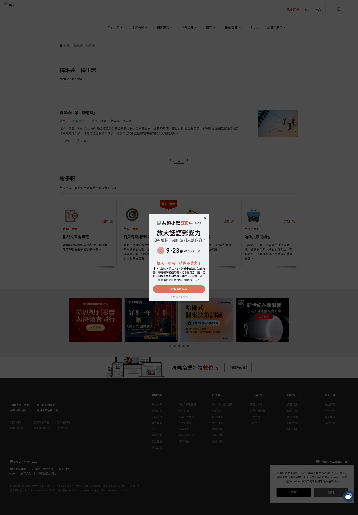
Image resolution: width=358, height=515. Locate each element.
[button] (204, 218)
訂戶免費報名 (179, 289)
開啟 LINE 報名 (179, 296)
